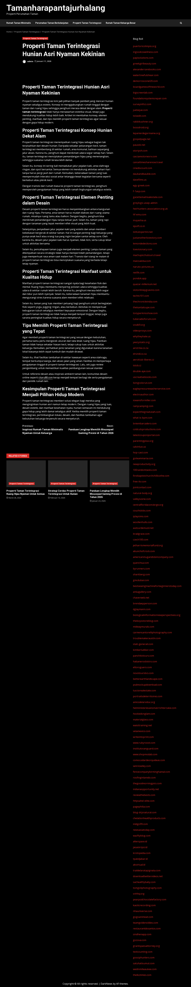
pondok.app (139, 278)
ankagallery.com (142, 591)
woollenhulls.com (142, 522)
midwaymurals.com (143, 626)
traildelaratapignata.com (146, 870)
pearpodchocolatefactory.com (149, 899)
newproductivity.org (144, 464)
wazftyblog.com (141, 835)
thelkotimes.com (142, 975)
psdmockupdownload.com (147, 684)
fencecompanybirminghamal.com (151, 771)
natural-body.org (142, 493)
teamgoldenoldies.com (145, 922)
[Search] (181, 23)
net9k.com (138, 272)
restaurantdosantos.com (147, 928)
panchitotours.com (143, 655)
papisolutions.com (143, 57)
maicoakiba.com (142, 261)
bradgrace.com (141, 533)
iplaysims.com (140, 516)
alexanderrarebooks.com (147, 69)
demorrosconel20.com (145, 81)
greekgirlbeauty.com (144, 63)
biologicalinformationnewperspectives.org (156, 615)
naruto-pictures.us (143, 266)
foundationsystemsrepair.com (150, 98)
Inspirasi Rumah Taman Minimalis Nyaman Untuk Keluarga (42, 429)
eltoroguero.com (142, 667)
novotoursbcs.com (143, 673)
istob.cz (137, 365)
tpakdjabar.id (140, 858)
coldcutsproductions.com (147, 429)
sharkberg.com (141, 574)
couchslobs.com (142, 510)
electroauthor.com (143, 394)
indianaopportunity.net (146, 789)
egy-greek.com (141, 185)
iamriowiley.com (142, 766)
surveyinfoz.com (142, 104)
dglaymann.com (141, 609)
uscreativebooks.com (145, 377)
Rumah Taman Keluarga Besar (121, 23)
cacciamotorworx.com (145, 156)
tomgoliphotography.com (147, 888)
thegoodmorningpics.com (147, 783)
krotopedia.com (141, 853)
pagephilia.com (141, 806)
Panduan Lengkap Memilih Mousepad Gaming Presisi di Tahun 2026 (90, 429)
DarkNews (106, 983)
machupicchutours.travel (147, 255)
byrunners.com (141, 568)
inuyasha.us (139, 220)
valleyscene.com (142, 499)
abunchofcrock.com (144, 551)
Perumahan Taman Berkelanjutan (51, 23)
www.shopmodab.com (145, 754)
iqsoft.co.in (139, 226)
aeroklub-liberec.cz (143, 359)
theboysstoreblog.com (145, 620)
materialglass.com (143, 719)
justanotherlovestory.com (147, 237)
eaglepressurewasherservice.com (151, 388)
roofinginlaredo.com (144, 777)
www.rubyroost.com (144, 742)
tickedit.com (139, 115)
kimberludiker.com (143, 650)
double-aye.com (142, 371)
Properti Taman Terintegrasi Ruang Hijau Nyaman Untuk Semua (26, 473)
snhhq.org (138, 893)
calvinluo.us (139, 446)
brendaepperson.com (145, 603)
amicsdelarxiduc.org (144, 702)
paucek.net (139, 144)
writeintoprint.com (143, 737)
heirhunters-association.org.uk (150, 208)
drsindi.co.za (140, 353)
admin (30, 61)
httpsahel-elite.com (143, 800)
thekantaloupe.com (144, 307)
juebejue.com (140, 110)
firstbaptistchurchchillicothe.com (151, 475)
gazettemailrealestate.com (147, 197)
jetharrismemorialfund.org (148, 545)
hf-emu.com (139, 214)
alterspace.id (140, 841)
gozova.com (139, 940)
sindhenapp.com (142, 934)
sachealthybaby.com (144, 882)
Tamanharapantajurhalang (55, 8)
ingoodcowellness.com (145, 52)
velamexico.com (141, 731)
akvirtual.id (139, 864)
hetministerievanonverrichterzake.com (154, 708)
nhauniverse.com (142, 911)
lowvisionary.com (142, 249)
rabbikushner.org (143, 121)
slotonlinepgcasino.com (146, 290)
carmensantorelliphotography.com (152, 632)
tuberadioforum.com (144, 319)
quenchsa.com (141, 562)
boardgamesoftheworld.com (149, 86)
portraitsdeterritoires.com (147, 696)
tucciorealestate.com (144, 690)
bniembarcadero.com (145, 423)
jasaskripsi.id (140, 847)
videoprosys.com (142, 330)
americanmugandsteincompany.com (153, 557)
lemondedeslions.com (145, 243)
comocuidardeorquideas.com (149, 760)
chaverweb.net (141, 597)
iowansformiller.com (144, 400)
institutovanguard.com (145, 748)
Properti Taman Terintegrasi (87, 23)
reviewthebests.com (144, 795)
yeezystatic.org (141, 342)
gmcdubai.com (141, 580)
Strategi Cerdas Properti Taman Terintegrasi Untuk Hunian (67, 473)
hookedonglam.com (144, 713)
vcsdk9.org (139, 324)
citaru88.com (45, 377)
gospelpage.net (141, 139)
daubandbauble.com (144, 173)
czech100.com (140, 539)
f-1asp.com (139, 191)
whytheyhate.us (142, 336)
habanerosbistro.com (145, 661)
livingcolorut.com (142, 382)
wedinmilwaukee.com (145, 969)
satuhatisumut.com (143, 963)
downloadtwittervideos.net (148, 876)
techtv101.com (141, 295)
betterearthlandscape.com (147, 679)
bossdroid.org (141, 127)
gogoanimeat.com (143, 917)
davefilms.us (140, 179)
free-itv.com (139, 481)
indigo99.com (140, 824)
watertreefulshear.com (145, 75)
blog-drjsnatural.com (144, 812)
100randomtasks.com (145, 470)
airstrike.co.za (140, 348)
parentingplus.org (143, 441)
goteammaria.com (143, 458)
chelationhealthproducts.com (149, 818)
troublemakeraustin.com (147, 638)
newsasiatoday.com (144, 829)
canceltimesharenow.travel (148, 162)
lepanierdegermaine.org (146, 133)
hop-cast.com (140, 452)
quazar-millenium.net (145, 284)
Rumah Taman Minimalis (18, 23)
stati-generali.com (143, 644)
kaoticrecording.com (144, 905)
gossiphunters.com (143, 957)
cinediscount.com (142, 168)
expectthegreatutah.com (146, 411)
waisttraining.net (142, 725)
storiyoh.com (140, 150)
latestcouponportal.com (146, 435)
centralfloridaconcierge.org (148, 504)
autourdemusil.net (143, 528)
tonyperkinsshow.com (145, 313)
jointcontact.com (142, 487)
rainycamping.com (143, 406)
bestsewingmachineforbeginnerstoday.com (157, 586)
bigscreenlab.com (143, 92)
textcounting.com (142, 951)
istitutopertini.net (143, 232)
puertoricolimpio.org (144, 46)
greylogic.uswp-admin (145, 203)
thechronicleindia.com (145, 301)
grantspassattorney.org (146, 946)
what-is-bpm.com (142, 417)
